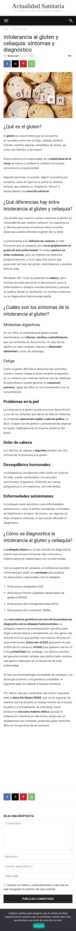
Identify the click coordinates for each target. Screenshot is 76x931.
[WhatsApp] (31, 63)
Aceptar (38, 925)
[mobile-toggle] (6, 20)
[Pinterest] (23, 63)
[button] (71, 20)
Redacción (13, 55)
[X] (15, 63)
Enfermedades (19, 29)
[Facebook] (7, 63)
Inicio (6, 29)
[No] (71, 920)
